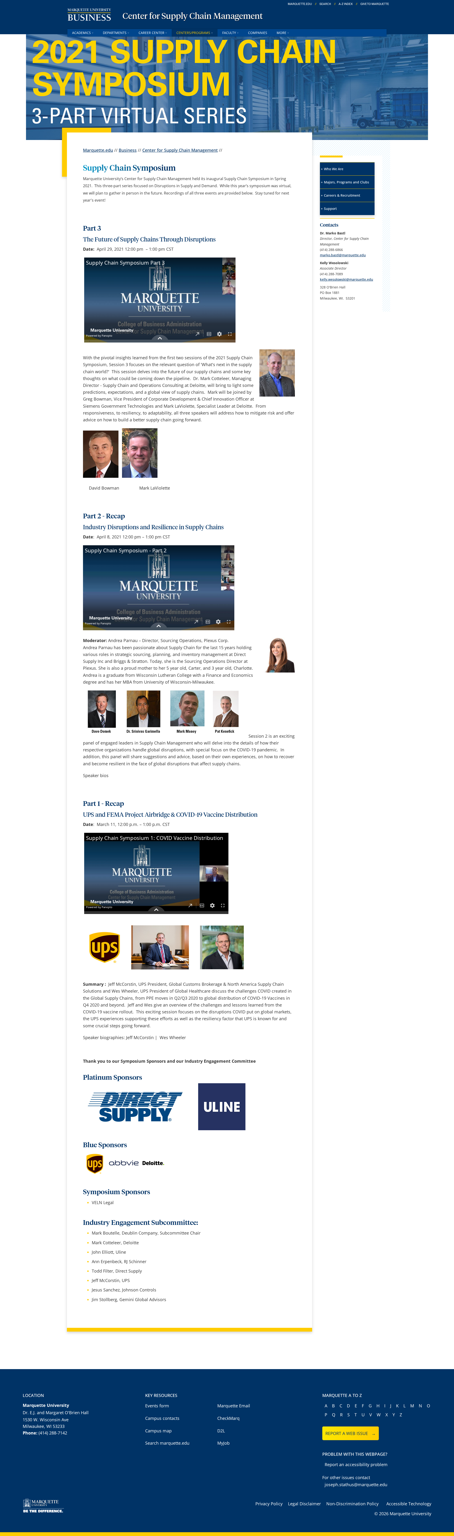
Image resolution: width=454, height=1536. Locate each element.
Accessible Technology (408, 1503)
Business (128, 150)
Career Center (151, 32)
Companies (257, 32)
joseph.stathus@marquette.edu (356, 1484)
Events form (157, 1406)
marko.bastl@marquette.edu (343, 255)
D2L (221, 1431)
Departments (115, 32)
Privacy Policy (269, 1503)
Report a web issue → (350, 1433)
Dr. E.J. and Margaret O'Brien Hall (56, 1412)
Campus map (158, 1431)
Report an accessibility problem (356, 1464)
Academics (81, 32)
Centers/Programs (193, 32)
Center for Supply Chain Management (192, 16)
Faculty (229, 32)
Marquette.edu (98, 150)
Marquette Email (233, 1406)
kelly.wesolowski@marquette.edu (346, 279)
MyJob (223, 1443)
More (281, 32)
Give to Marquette (374, 4)
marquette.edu (300, 4)
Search (325, 4)
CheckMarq (228, 1418)
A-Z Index (346, 4)
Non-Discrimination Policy (352, 1503)
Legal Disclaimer (304, 1503)
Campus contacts (162, 1418)
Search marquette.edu (167, 1443)
